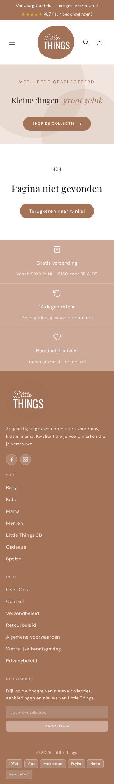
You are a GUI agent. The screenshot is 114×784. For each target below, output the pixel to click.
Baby (11, 488)
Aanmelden (57, 726)
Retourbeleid (21, 625)
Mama (12, 511)
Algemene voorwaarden (33, 637)
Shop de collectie (53, 123)
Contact (15, 601)
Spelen (14, 559)
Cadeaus (16, 547)
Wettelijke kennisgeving (33, 649)
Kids (11, 500)
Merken (14, 523)
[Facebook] (11, 459)
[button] (12, 42)
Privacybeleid (21, 661)
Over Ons (17, 590)
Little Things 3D (24, 535)
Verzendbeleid (22, 613)
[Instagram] (25, 459)
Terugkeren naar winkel (57, 211)
